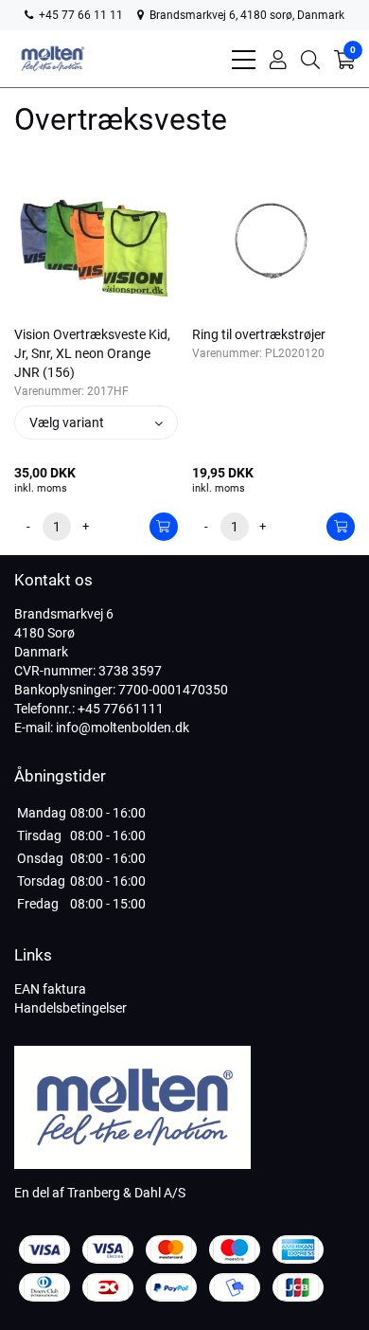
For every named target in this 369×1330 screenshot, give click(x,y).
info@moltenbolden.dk (122, 727)
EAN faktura (50, 989)
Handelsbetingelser (70, 1007)
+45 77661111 (121, 708)
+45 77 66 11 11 (79, 15)
